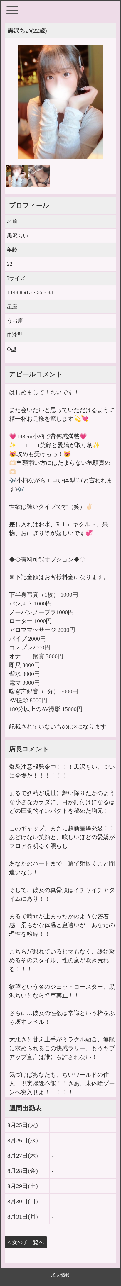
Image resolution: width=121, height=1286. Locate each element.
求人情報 (60, 1275)
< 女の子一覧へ (26, 1242)
